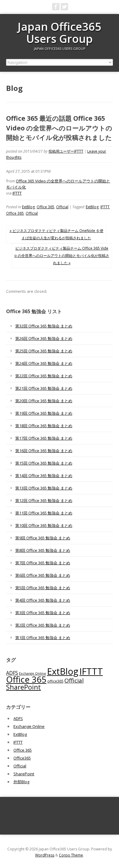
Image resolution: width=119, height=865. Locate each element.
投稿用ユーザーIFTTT (66, 151)
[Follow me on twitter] (64, 6)
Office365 (22, 758)
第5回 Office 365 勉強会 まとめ (42, 587)
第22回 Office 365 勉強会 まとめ (43, 376)
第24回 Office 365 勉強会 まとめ (43, 363)
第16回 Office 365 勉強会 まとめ (43, 450)
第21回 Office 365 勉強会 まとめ (43, 388)
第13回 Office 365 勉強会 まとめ (43, 488)
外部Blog (21, 781)
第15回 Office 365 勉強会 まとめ (43, 463)
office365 (55, 681)
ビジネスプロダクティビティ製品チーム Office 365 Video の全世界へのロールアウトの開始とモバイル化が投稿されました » (61, 255)
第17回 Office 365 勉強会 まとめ (43, 438)
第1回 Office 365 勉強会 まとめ (42, 637)
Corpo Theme (71, 855)
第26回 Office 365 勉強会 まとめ (43, 338)
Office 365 (45, 206)
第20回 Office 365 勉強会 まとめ (43, 400)
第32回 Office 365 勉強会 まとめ (43, 326)
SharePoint (23, 687)
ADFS (12, 673)
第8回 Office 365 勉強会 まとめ (42, 550)
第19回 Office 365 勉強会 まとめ (43, 413)
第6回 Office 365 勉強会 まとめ (42, 575)
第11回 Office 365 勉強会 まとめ (43, 513)
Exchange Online (32, 673)
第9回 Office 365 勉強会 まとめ (42, 538)
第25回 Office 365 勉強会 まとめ (43, 351)
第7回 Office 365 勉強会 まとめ (42, 563)
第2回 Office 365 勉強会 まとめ (42, 625)
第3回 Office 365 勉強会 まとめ (42, 612)
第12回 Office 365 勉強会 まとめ (43, 500)
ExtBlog (28, 206)
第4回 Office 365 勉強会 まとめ (42, 600)
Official (62, 206)
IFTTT (17, 193)
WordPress (44, 855)
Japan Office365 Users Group (59, 32)
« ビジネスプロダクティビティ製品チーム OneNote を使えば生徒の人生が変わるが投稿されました (56, 234)
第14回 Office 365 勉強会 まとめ (43, 475)
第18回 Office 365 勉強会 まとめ (43, 425)
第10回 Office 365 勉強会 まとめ (43, 525)
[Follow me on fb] (56, 6)
